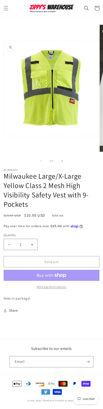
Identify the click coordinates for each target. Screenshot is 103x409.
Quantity (10, 235)
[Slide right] (62, 161)
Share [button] (13, 310)
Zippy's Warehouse (45, 400)
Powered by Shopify (65, 400)
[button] (6, 8)
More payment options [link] (51, 287)
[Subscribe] (88, 361)
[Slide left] (41, 161)
